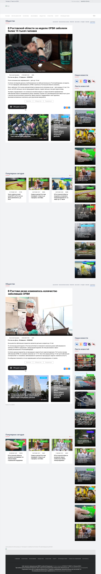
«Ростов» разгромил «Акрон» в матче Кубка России (84, 141)
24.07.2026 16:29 (59, 192)
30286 (43, 192)
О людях (82, 21)
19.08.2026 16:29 (59, 453)
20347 (43, 453)
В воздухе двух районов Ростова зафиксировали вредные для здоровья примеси (84, 121)
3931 (90, 363)
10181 (23, 133)
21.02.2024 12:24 (16, 133)
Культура (50, 16)
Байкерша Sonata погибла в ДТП (85, 255)
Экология (55, 21)
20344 (90, 252)
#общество (38, 101)
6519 (56, 117)
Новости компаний (75, 558)
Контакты (85, 558)
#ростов (28, 101)
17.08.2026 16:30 (83, 419)
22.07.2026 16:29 (83, 231)
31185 (90, 194)
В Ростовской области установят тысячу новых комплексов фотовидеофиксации (84, 235)
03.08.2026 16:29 (83, 155)
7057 (56, 378)
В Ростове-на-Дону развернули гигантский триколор (84, 385)
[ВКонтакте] (65, 108)
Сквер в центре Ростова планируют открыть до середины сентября (15, 196)
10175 (90, 98)
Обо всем (77, 21)
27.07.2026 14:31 (83, 194)
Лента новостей (16, 16)
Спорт (57, 16)
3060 (90, 381)
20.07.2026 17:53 (83, 252)
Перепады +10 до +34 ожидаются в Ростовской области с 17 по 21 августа (85, 423)
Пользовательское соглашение (78, 567)
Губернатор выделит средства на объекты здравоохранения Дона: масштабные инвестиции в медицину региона (60, 128)
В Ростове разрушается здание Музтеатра (27, 136)
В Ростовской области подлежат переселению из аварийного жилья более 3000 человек (26, 395)
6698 (23, 390)
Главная (17, 558)
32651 (20, 453)
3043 (90, 117)
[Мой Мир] (69, 108)
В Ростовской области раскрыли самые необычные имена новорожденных (84, 102)
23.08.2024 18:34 (59, 116)
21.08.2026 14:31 (83, 381)
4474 (66, 453)
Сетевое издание (57, 566)
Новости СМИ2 (10, 404)
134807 (90, 155)
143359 (90, 512)
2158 (90, 438)
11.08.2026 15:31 (83, 98)
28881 (66, 192)
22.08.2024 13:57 (16, 390)
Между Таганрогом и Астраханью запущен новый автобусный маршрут (60, 458)
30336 (20, 192)
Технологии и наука (64, 21)
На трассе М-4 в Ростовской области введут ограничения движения (60, 197)
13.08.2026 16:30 (83, 438)
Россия (7, 16)
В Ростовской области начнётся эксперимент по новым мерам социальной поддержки (85, 159)
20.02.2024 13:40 (25, 338)
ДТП (92, 244)
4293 (90, 419)
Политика (26, 16)
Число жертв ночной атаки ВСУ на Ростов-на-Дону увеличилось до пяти (85, 198)
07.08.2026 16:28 (83, 117)
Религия (72, 21)
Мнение (87, 21)
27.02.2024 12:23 (25, 75)
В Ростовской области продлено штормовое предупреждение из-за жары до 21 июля (38, 197)
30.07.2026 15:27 (13, 192)
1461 (90, 231)
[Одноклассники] (67, 108)
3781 (90, 137)
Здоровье (92, 21)
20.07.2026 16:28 (36, 192)
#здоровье (48, 101)
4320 (90, 495)
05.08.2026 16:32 (83, 137)
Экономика (34, 16)
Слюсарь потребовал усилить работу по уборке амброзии (84, 442)
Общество (43, 16)
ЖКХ (45, 377)
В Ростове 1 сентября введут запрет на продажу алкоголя (85, 366)
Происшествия (65, 16)
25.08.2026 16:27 (83, 363)
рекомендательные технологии (63, 570)
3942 (90, 475)
